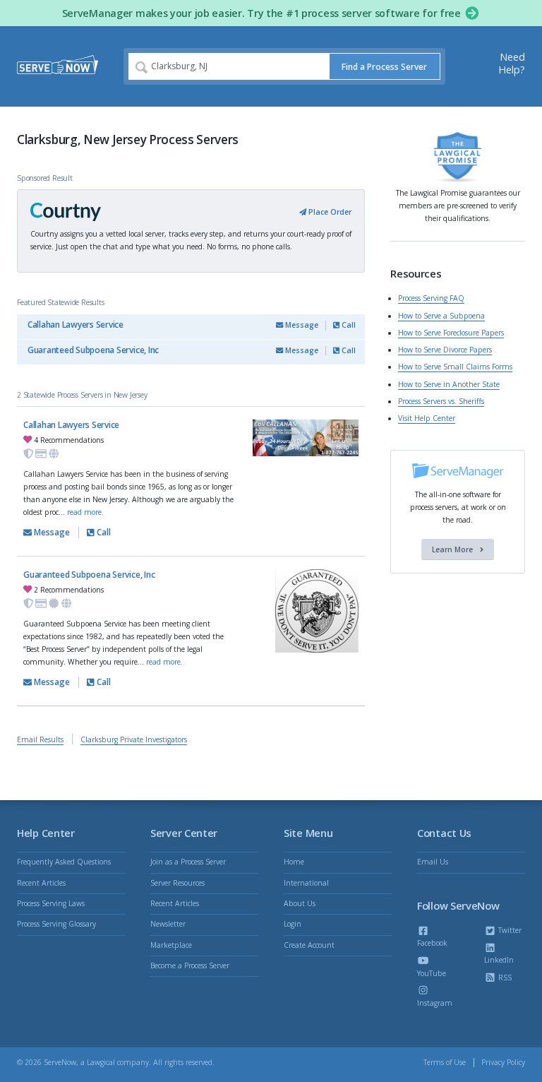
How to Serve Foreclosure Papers (451, 333)
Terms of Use (444, 1062)
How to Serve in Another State (449, 384)
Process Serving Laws (51, 903)
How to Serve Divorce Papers (445, 350)
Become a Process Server (189, 965)
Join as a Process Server (188, 862)
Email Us (432, 862)
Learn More (453, 549)
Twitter (509, 930)
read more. (85, 512)
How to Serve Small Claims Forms (455, 366)
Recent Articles (41, 883)
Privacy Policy (503, 1062)
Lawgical (101, 1062)
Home (294, 862)
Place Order (328, 212)
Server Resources (177, 883)
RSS (504, 977)
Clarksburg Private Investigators (133, 739)
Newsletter (168, 924)
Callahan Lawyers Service (76, 325)
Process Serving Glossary (56, 924)
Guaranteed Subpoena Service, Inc (93, 350)
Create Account (309, 945)
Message (300, 325)
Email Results (40, 739)
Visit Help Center (426, 418)
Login (292, 924)
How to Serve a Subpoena (441, 316)
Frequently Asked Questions (64, 862)
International (306, 883)
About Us (299, 903)
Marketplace (171, 945)
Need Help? (511, 63)
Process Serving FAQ (431, 298)
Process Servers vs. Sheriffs (441, 401)
